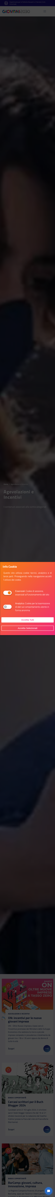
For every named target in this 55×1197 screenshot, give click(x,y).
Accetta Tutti (27, 620)
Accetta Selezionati (27, 628)
